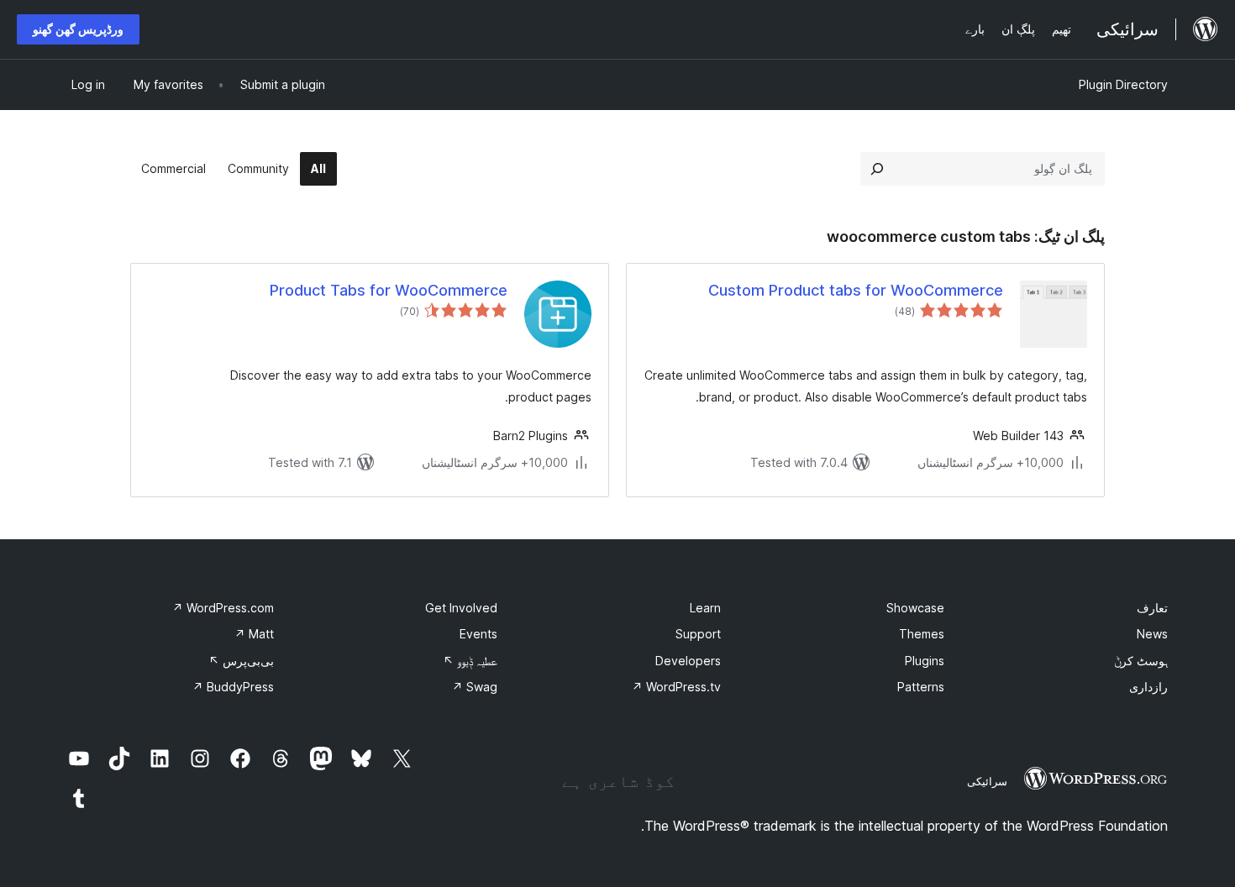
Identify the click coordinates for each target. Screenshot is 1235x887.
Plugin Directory (1123, 84)
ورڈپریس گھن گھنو (78, 29)
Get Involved (461, 608)
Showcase (915, 608)
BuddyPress (233, 687)
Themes (921, 634)
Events (478, 634)
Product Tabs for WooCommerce (388, 290)
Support (698, 634)
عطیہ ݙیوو (470, 660)
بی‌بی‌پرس (241, 660)
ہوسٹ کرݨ (1141, 660)
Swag (474, 687)
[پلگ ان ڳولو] (877, 169)
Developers (688, 660)
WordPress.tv (676, 687)
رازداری (1148, 687)
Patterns (920, 687)
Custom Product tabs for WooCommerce (855, 290)
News (1152, 634)
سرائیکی (987, 781)
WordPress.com (223, 608)
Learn (705, 608)
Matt (254, 634)
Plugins (924, 660)
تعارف (1152, 608)
